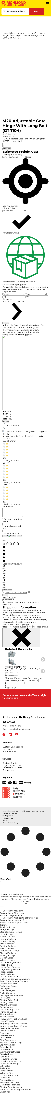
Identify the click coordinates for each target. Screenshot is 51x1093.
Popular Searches (8, 1059)
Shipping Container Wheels (13, 1023)
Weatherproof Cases (10, 1052)
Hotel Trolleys (6, 934)
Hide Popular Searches (11, 1061)
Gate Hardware (17, 33)
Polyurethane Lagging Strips (14, 920)
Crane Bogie (6, 1047)
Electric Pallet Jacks (9, 1000)
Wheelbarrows (7, 960)
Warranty (5, 820)
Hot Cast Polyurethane (11, 915)
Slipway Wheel (7, 1045)
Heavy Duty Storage (10, 967)
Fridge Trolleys (7, 929)
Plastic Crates (6, 972)
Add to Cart (10, 688)
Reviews (6, 421)
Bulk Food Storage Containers (15, 979)
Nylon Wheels (7, 1021)
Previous (3, 670)
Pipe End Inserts (8, 1040)
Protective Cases (8, 986)
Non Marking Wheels (10, 1009)
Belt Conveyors (7, 991)
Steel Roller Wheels (9, 1028)
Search (36, 11)
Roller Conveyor (8, 993)
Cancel (19, 536)
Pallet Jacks (6, 998)
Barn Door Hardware (10, 1085)
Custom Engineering (12, 747)
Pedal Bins (5, 1078)
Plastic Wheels (7, 1014)
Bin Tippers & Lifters (10, 1075)
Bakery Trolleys (7, 936)
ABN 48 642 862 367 (9, 813)
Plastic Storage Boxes (10, 962)
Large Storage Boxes (10, 969)
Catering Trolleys (8, 941)
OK (25, 904)
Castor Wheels (7, 1007)
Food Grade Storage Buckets (14, 981)
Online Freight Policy (10, 823)
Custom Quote (9, 763)
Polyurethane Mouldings (12, 911)
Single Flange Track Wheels (13, 1026)
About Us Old (9, 751)
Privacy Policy (7, 818)
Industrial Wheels (8, 1012)
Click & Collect (9, 208)
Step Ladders (6, 1054)
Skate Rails (5, 1038)
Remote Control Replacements (15, 1089)
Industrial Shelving (9, 1063)
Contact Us (7, 770)
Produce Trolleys (8, 927)
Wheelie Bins (6, 1073)
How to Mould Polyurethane (14, 922)
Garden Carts (6, 958)
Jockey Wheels (7, 1031)
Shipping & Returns (12, 768)
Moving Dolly (6, 1002)
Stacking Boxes (7, 974)
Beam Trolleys (7, 948)
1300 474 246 (15, 726)
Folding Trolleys (7, 946)
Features (6, 323)
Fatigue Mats (6, 1070)
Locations (7, 749)
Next (41, 658)
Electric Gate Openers (11, 1087)
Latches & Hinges (35, 33)
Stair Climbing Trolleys (11, 932)
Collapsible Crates (8, 983)
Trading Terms (7, 816)
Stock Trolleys (7, 944)
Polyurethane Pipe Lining (12, 913)
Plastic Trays (6, 965)
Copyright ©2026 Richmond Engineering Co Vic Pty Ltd (23, 811)
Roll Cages (5, 1068)
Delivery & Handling (12, 154)
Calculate (7, 299)
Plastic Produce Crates (11, 976)
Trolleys (3, 925)
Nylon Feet (5, 1056)
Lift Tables (5, 1066)
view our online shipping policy (17, 624)
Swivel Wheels (7, 1016)
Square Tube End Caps (11, 1042)
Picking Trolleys (7, 955)
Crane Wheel (6, 1049)
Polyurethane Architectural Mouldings (19, 918)
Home (5, 33)
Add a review (7, 590)
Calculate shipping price (14, 284)
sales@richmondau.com (19, 729)
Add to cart (7, 149)
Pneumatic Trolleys (9, 951)
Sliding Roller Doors (9, 1082)
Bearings (4, 1033)
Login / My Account (12, 765)
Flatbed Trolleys (8, 953)
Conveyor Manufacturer (11, 995)
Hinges (6, 35)
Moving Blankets (8, 1005)
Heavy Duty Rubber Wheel (13, 1019)
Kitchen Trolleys (8, 939)
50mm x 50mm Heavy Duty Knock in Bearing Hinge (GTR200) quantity (23, 679)
